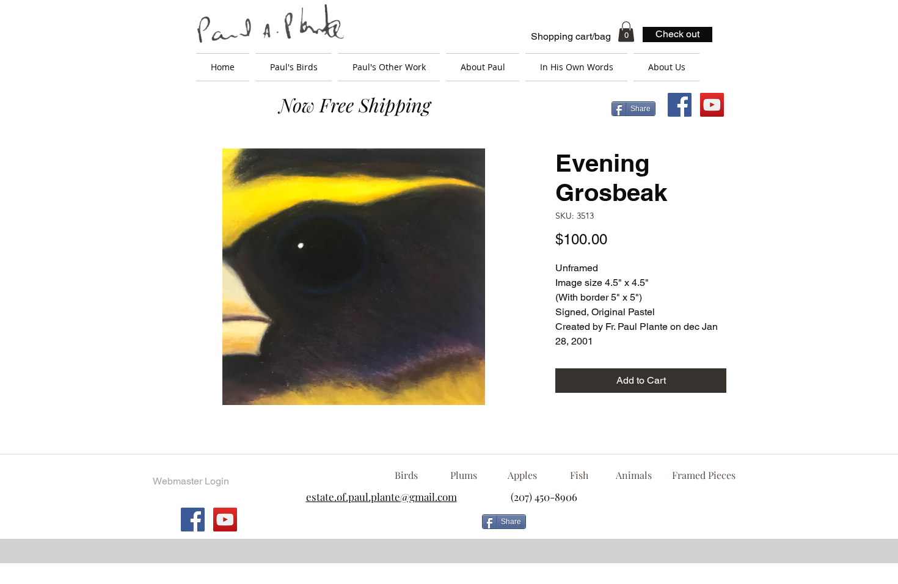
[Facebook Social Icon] (680, 105)
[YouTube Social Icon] (712, 105)
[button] (626, 31)
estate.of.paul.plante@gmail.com (381, 496)
